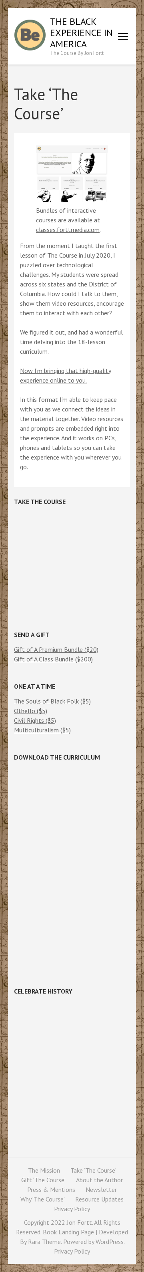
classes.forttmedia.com (68, 230)
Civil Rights (30, 720)
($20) (91, 649)
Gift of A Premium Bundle (49, 649)
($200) (84, 659)
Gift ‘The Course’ (43, 1180)
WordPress (110, 1242)
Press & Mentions (51, 1189)
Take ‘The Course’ (93, 1170)
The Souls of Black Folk (47, 701)
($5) (85, 701)
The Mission (44, 1170)
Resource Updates (99, 1199)
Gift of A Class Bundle (44, 659)
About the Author (99, 1180)
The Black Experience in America (81, 32)
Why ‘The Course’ (42, 1199)
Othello (25, 711)
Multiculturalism (37, 730)
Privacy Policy (72, 1209)
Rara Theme (44, 1242)
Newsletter (101, 1189)
